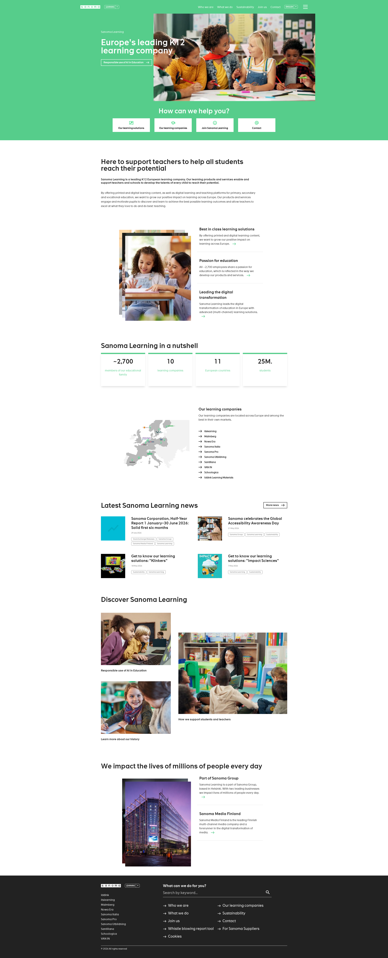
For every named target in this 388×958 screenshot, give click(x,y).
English (290, 7)
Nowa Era (107, 909)
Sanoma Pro (109, 919)
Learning (110, 7)
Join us (262, 7)
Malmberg (107, 904)
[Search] (268, 892)
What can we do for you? (184, 885)
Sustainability (245, 7)
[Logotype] (111, 885)
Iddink (105, 895)
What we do (225, 7)
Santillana (107, 929)
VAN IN (105, 938)
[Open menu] (305, 7)
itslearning (108, 900)
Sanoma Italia (110, 914)
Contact (276, 7)
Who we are (205, 7)
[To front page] (90, 7)
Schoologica (109, 933)
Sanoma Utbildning (113, 924)
